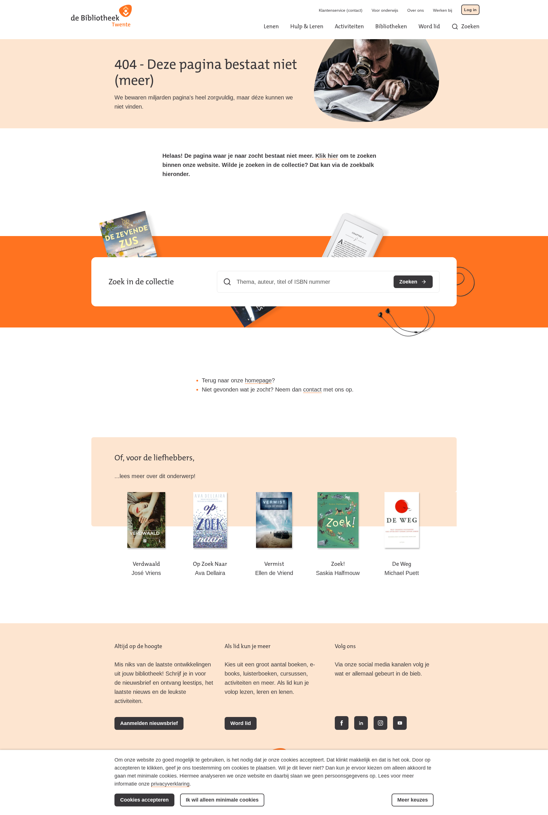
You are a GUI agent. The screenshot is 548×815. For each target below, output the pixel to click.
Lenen (271, 26)
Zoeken (470, 26)
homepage (258, 380)
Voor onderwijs (385, 10)
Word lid (429, 26)
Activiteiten (349, 26)
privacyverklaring (170, 784)
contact (312, 389)
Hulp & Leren (306, 26)
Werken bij (442, 10)
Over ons (415, 10)
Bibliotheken (391, 26)
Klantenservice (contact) (340, 10)
